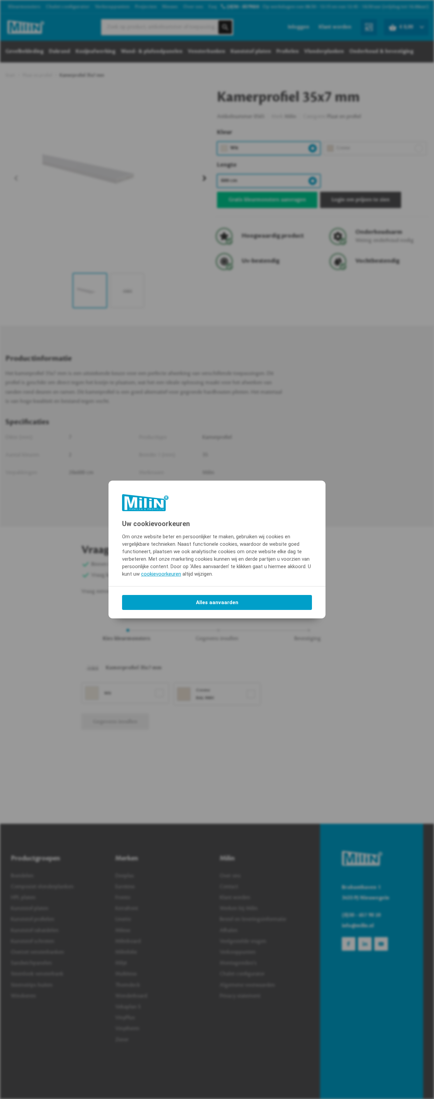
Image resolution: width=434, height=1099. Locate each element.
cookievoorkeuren (161, 574)
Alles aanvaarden (217, 602)
